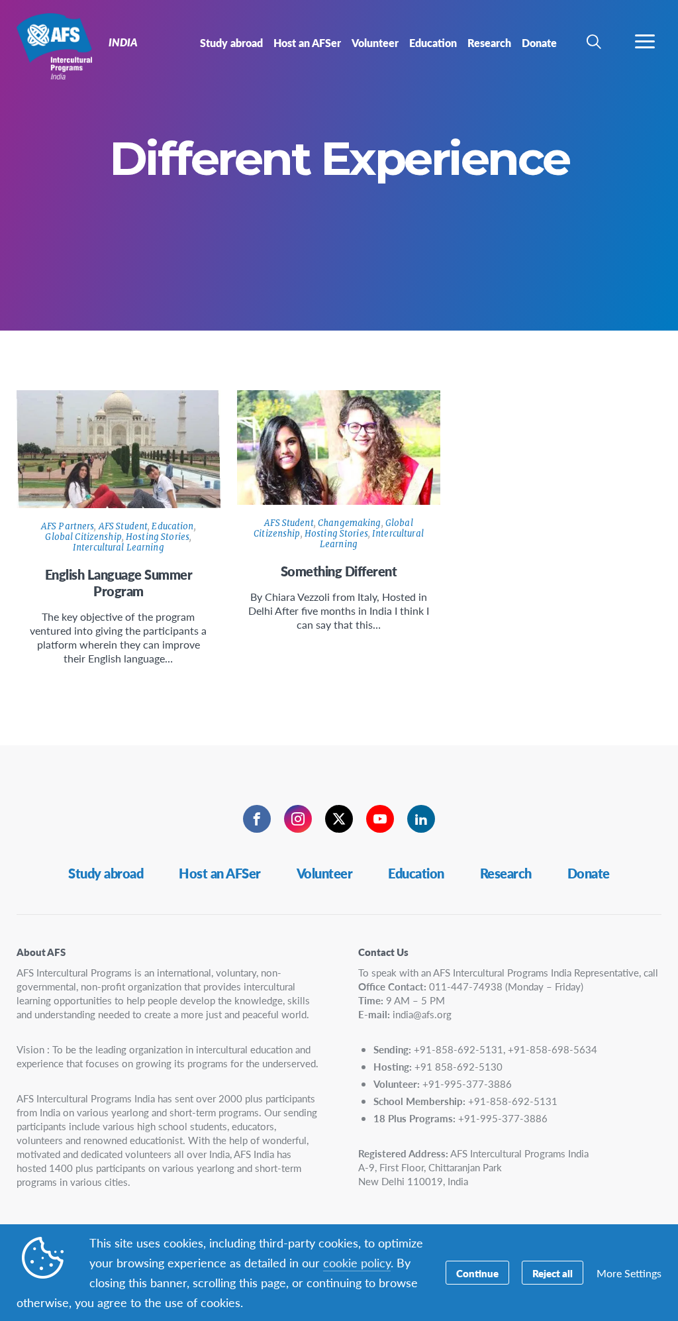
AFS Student (123, 526)
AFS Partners (68, 526)
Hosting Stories (157, 537)
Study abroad (105, 873)
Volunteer (325, 873)
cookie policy (357, 1262)
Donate (588, 873)
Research (506, 873)
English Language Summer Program (119, 582)
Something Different (339, 571)
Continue (477, 1273)
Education (172, 526)
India (58, 45)
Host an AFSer (220, 873)
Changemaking (349, 523)
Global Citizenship (83, 537)
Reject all (552, 1273)
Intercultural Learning (118, 547)
